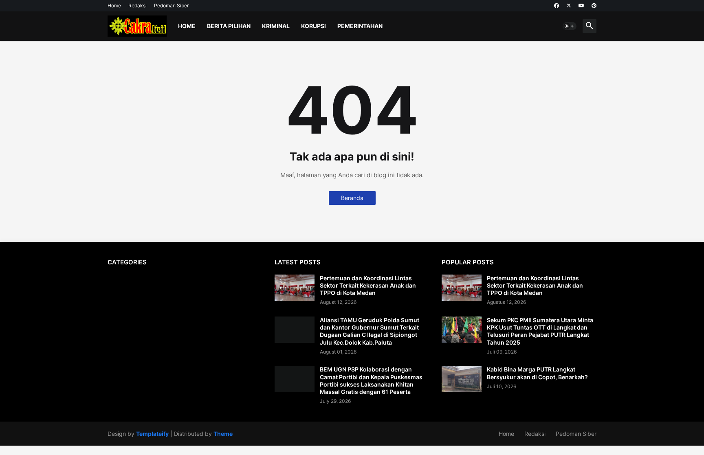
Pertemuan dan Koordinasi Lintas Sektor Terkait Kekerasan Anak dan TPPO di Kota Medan (368, 285)
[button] (569, 26)
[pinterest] (594, 5)
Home (114, 5)
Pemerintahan (360, 25)
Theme (223, 433)
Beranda (352, 197)
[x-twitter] (568, 5)
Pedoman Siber (171, 5)
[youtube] (581, 5)
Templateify (152, 433)
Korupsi (313, 25)
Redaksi (137, 5)
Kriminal (276, 25)
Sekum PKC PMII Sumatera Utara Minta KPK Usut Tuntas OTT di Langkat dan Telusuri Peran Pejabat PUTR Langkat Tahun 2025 (540, 331)
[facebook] (556, 5)
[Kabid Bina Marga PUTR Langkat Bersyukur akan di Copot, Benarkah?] (462, 379)
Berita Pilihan (229, 25)
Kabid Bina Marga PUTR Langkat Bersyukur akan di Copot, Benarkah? (537, 373)
